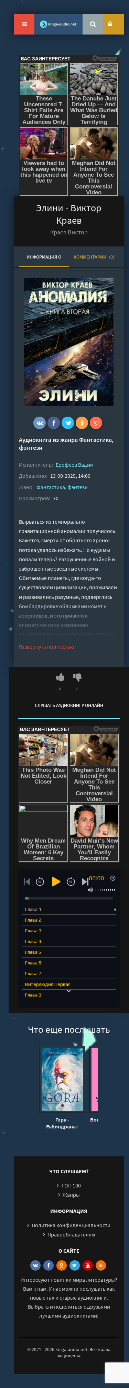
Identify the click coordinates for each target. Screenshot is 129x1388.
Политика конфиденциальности (71, 1225)
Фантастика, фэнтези (62, 487)
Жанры (71, 1194)
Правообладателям (71, 1234)
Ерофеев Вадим (75, 464)
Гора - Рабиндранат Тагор (62, 1123)
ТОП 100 (71, 1185)
